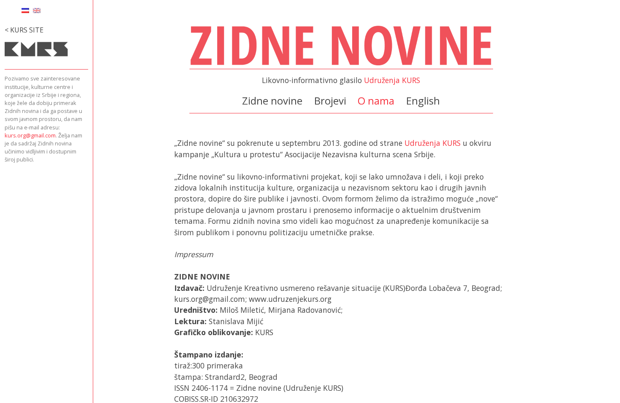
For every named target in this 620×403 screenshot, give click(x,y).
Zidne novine (272, 100)
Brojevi (330, 100)
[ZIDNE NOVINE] (341, 69)
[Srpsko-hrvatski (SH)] (25, 9)
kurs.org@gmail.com (30, 135)
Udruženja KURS (392, 80)
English (423, 100)
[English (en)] (36, 9)
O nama (376, 100)
